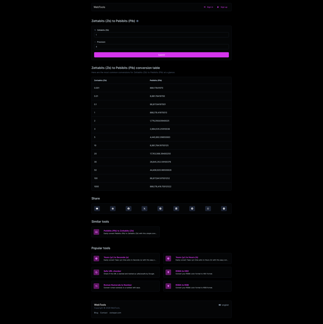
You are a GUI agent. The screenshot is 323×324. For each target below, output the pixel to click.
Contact (103, 312)
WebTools (99, 7)
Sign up (223, 7)
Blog (96, 312)
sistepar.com (115, 312)
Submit (161, 55)
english (225, 305)
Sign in (210, 7)
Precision (101, 42)
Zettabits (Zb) (103, 30)
